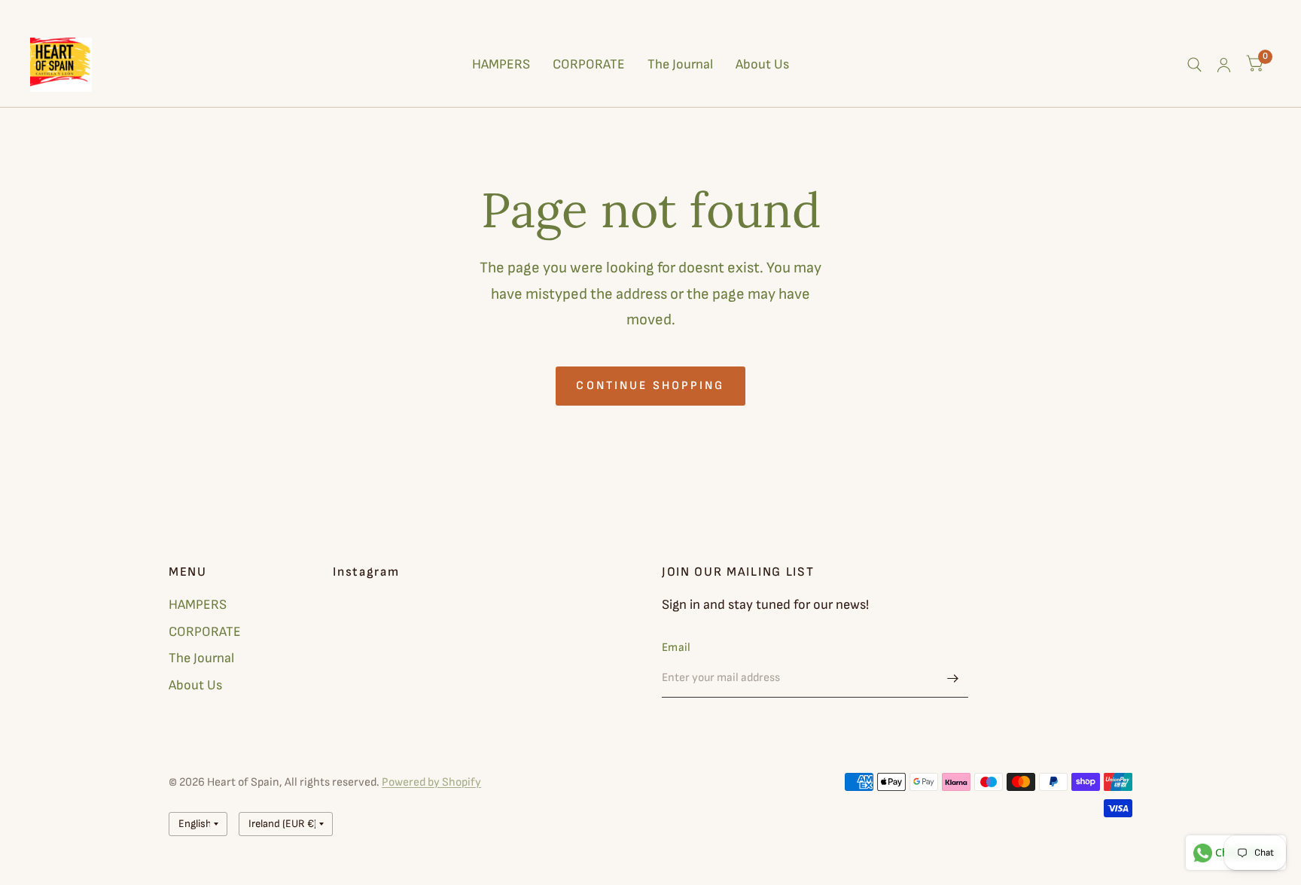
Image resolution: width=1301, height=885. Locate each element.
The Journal (680, 64)
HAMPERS (501, 64)
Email (676, 647)
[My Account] (1224, 65)
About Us (762, 64)
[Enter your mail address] (953, 678)
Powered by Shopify (431, 782)
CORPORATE (589, 64)
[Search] (1194, 65)
